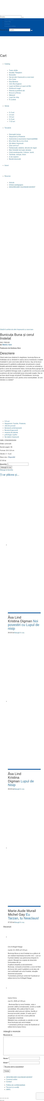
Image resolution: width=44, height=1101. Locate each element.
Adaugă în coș (6, 467)
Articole (11, 182)
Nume (6, 1058)
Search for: (4, 30)
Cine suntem (9, 19)
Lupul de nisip (14, 97)
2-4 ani (11, 115)
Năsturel (12, 95)
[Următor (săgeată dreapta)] (3, 1100)
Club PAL (8, 22)
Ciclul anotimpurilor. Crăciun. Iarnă (21, 152)
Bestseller (12, 75)
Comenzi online (10, 26)
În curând (12, 99)
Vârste (7, 106)
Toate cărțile (13, 70)
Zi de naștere (14, 157)
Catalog (7, 64)
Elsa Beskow (13, 81)
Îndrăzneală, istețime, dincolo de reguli (23, 148)
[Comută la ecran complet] (5, 1098)
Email (6, 1063)
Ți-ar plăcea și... (9, 474)
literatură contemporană (13, 428)
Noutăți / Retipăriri (15, 72)
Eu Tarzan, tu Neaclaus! (23, 916)
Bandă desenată (15, 159)
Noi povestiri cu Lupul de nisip (23, 624)
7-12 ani (12, 121)
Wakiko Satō (7, 345)
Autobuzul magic (15, 88)
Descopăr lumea (15, 134)
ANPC (8, 1089)
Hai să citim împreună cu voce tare (21, 77)
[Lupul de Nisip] (24, 701)
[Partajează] (3, 1098)
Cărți (1, 329)
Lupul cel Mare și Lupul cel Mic (20, 86)
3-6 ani (11, 117)
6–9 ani (11, 119)
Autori (7, 165)
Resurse (7, 176)
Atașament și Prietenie (17, 136)
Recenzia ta (7, 1035)
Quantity (3, 464)
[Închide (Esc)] (1, 1098)
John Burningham (15, 84)
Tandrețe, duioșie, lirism (17, 154)
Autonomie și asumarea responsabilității (23, 139)
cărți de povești (10, 426)
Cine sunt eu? (14, 145)
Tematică (8, 128)
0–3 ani (11, 112)
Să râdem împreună (16, 143)
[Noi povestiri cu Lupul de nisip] (24, 545)
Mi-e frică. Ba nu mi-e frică (18, 141)
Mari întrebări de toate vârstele (20, 150)
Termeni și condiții (12, 1087)
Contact (7, 24)
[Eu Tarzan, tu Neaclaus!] (24, 848)
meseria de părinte (11, 432)
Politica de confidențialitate (15, 1085)
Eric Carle (12, 79)
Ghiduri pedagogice (16, 185)
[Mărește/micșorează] (8, 1098)
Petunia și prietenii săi (17, 90)
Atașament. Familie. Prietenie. (15, 423)
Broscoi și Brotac (15, 93)
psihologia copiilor (11, 435)
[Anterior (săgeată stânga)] (1, 1100)
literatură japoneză (11, 430)
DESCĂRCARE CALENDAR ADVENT (22, 187)
